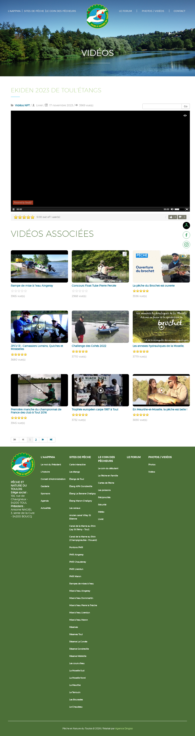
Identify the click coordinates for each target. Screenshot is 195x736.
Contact (179, 11)
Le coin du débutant (108, 468)
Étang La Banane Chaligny (82, 493)
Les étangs (74, 471)
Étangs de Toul (76, 479)
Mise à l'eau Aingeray (79, 590)
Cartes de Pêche (106, 483)
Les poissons (104, 490)
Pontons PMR (76, 547)
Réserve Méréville (77, 656)
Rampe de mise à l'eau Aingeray (32, 285)
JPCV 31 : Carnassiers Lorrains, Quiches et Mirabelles (37, 347)
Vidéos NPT (22, 105)
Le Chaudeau (75, 706)
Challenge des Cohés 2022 (89, 345)
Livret (100, 519)
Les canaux (74, 508)
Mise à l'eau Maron (78, 619)
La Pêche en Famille (108, 475)
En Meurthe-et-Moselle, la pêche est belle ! (160, 409)
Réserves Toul (76, 634)
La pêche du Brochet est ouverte (154, 285)
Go (185, 106)
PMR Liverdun (76, 569)
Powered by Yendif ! (23, 202)
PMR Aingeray (76, 554)
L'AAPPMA (14, 11)
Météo (101, 512)
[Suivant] (43, 439)
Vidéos (151, 471)
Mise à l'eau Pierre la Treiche (83, 605)
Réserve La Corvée (78, 641)
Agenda (45, 500)
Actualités (46, 508)
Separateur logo (97, 16)
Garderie (45, 486)
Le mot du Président (51, 464)
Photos (151, 464)
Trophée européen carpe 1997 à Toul (95, 409)
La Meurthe (75, 685)
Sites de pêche (34, 11)
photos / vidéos (153, 11)
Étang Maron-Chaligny (80, 500)
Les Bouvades (76, 699)
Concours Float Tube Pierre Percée (94, 285)
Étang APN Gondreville (80, 486)
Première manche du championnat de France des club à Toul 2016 (36, 411)
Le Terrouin (74, 692)
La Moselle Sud (76, 670)
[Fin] (51, 439)
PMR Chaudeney (77, 561)
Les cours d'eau (77, 663)
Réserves (73, 627)
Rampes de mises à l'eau (81, 583)
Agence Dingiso (124, 728)
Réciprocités (104, 497)
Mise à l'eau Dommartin (81, 598)
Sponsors (45, 493)
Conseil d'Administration (53, 479)
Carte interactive (77, 464)
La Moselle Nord (77, 677)
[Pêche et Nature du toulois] (186, 235)
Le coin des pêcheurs (61, 11)
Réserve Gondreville (79, 648)
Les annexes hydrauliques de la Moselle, (158, 345)
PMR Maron (75, 576)
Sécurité (102, 504)
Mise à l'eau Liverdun (79, 612)
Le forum (125, 11)
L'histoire (45, 471)
